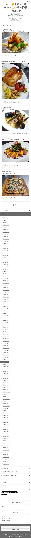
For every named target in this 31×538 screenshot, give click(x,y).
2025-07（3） (6, 236)
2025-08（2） (6, 234)
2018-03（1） (6, 433)
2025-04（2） (6, 241)
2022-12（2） (6, 304)
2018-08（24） (6, 422)
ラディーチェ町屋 (12, 534)
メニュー (3, 479)
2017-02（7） (6, 461)
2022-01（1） (6, 329)
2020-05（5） (6, 373)
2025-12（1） (6, 227)
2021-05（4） (6, 348)
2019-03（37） (6, 406)
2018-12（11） (6, 413)
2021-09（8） (6, 338)
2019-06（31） (6, 399)
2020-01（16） (6, 382)
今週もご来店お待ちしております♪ (11, 173)
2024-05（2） (6, 266)
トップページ (4, 210)
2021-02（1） (6, 355)
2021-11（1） (6, 334)
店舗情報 (3, 482)
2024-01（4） (6, 273)
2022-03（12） (6, 324)
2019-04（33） (6, 403)
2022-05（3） (6, 320)
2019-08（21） (6, 394)
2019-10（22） (6, 389)
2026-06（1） (6, 218)
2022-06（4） (6, 317)
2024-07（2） (6, 262)
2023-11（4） (6, 278)
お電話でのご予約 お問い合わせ (9, 471)
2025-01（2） (6, 248)
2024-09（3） (6, 257)
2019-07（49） (6, 396)
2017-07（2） (6, 450)
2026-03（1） (6, 225)
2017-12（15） (6, 440)
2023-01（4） (6, 301)
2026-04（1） (6, 222)
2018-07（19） (6, 424)
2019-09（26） (6, 392)
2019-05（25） (6, 401)
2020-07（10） (6, 368)
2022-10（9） (6, 308)
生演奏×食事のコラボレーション (9, 475)
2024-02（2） (6, 271)
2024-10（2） (6, 255)
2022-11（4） (6, 306)
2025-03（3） (6, 243)
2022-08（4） (6, 313)
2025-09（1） (6, 232)
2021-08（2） (6, 341)
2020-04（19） (6, 375)
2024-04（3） (6, 269)
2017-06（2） (6, 452)
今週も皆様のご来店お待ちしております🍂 (13, 31)
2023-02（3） (6, 299)
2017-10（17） (6, 445)
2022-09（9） (6, 310)
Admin (20, 536)
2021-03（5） (6, 352)
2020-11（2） (6, 359)
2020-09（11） (6, 364)
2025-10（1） (6, 229)
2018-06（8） (6, 426)
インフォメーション (6, 214)
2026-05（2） (6, 220)
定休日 (3, 506)
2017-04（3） (6, 457)
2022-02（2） (6, 327)
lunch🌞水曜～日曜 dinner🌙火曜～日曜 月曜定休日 (15, 7)
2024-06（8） (6, 264)
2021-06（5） (6, 345)
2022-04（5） (6, 322)
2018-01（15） (6, 438)
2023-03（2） (6, 297)
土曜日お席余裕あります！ (8, 109)
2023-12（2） (6, 276)
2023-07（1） (6, 287)
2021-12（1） (6, 331)
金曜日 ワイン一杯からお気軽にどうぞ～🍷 (13, 139)
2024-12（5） (6, 250)
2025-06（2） (6, 239)
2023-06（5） (6, 290)
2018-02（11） (6, 436)
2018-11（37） (6, 415)
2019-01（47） (6, 410)
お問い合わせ (4, 468)
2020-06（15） (6, 371)
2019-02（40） (6, 408)
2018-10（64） (6, 417)
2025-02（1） (6, 246)
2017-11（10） (6, 443)
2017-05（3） (6, 454)
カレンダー (4, 486)
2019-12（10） (6, 385)
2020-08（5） (6, 366)
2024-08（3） (6, 259)
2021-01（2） (6, 357)
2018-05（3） (6, 429)
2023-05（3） (6, 292)
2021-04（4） (6, 350)
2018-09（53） (6, 419)
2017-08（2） (6, 447)
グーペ (16, 536)
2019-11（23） (6, 387)
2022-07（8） (6, 315)
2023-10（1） (6, 280)
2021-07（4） (6, 343)
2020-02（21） (6, 380)
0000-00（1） (6, 464)
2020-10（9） (6, 362)
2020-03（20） (6, 378)
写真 (2, 489)
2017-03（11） (6, 459)
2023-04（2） (6, 294)
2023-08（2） (6, 285)
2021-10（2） (6, 336)
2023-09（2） (6, 283)
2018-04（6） (6, 431)
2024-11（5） (6, 252)
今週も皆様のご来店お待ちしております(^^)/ (13, 61)
